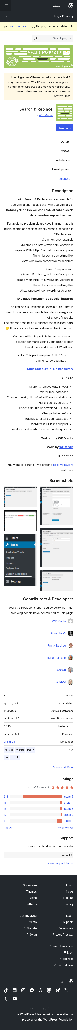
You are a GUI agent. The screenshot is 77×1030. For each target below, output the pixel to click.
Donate (30, 928)
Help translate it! (16, 26)
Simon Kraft (58, 633)
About (69, 885)
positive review (63, 465)
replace (9, 749)
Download (64, 127)
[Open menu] (5, 5)
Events (32, 922)
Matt (68, 952)
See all (8, 828)
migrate (20, 749)
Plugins (32, 897)
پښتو (61, 981)
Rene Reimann (56, 657)
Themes (31, 891)
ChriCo (61, 670)
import (30, 749)
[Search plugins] (35, 38)
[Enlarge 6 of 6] (32, 539)
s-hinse (61, 682)
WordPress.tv (62, 934)
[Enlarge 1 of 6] (68, 491)
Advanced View (63, 767)
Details (65, 141)
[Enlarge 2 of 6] (68, 533)
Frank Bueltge (57, 645)
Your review (65, 828)
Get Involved (28, 915)
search (14, 757)
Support (64, 178)
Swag (31, 934)
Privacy (68, 904)
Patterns (31, 904)
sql (6, 757)
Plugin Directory (63, 16)
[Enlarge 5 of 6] (32, 515)
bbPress (66, 959)
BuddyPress (63, 965)
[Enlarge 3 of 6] (68, 575)
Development (61, 169)
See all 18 (9, 741)
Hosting (68, 897)
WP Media (46, 115)
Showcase (30, 885)
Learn (69, 915)
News (69, 891)
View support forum (60, 863)
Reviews (64, 151)
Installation (62, 160)
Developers (66, 928)
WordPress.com (61, 946)
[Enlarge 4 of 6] (32, 491)
